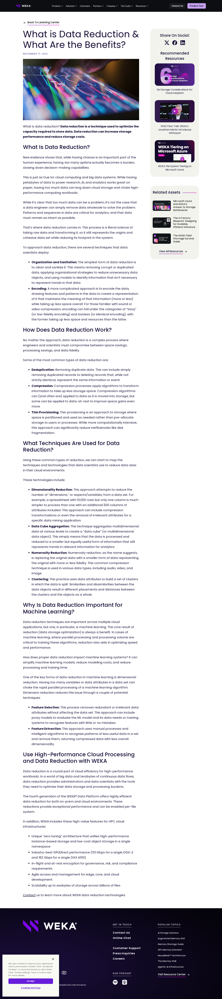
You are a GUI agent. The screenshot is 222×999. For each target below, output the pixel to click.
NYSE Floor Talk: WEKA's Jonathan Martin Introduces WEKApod (174, 129)
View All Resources (171, 251)
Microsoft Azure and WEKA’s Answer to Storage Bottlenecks (175, 206)
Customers (85, 6)
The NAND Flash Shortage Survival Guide (175, 238)
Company (111, 6)
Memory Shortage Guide (171, 944)
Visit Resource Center (172, 974)
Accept (31, 981)
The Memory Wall (167, 961)
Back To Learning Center (43, 22)
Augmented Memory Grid (171, 938)
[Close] (53, 959)
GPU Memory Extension (170, 949)
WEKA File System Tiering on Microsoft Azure (174, 167)
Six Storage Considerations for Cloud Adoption (175, 91)
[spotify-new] (115, 983)
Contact (29, 895)
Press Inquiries (124, 953)
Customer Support (127, 948)
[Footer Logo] (50, 926)
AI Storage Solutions (168, 932)
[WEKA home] (23, 5)
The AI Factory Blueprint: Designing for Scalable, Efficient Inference (175, 223)
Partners (97, 6)
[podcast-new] (124, 983)
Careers (119, 958)
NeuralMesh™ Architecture (172, 955)
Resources (141, 6)
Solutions (70, 6)
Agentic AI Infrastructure (171, 966)
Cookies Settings (30, 987)
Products (56, 6)
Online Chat (122, 938)
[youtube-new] (64, 972)
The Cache (126, 6)
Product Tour (196, 6)
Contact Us (177, 6)
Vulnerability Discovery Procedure (71, 985)
